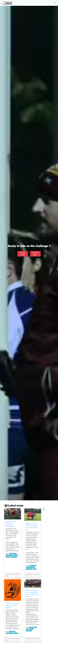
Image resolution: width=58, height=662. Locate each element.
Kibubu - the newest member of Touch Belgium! (12, 605)
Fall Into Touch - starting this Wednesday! (11, 524)
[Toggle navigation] (55, 2)
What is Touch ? (22, 254)
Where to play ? (35, 254)
